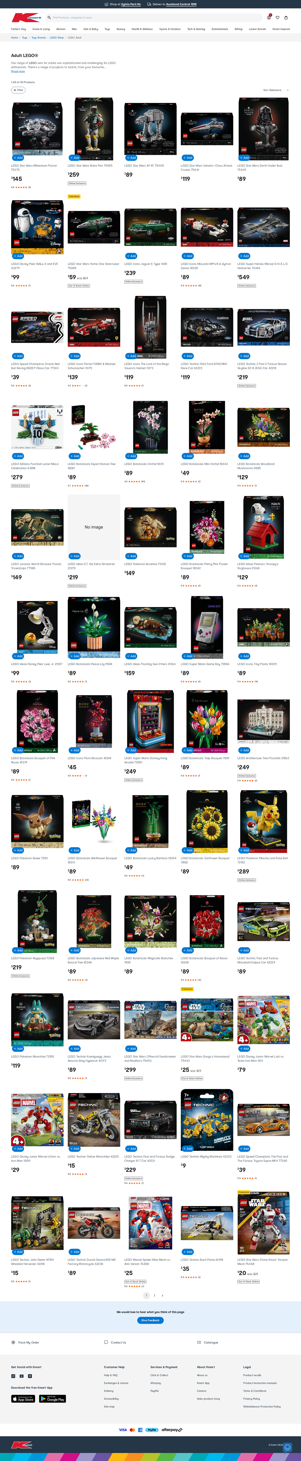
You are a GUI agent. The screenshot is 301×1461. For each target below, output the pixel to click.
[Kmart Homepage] (26, 18)
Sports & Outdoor (170, 29)
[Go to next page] (162, 1295)
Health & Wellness (142, 29)
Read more (18, 71)
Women (60, 29)
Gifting (238, 29)
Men (74, 29)
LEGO (33, 62)
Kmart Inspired (281, 29)
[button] (286, 17)
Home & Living (41, 29)
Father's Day (18, 29)
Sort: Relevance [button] (272, 90)
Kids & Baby (91, 29)
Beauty (121, 29)
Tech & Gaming (196, 29)
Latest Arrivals (257, 29)
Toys (107, 29)
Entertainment (220, 29)
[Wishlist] (277, 17)
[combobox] (153, 17)
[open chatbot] (287, 1448)
